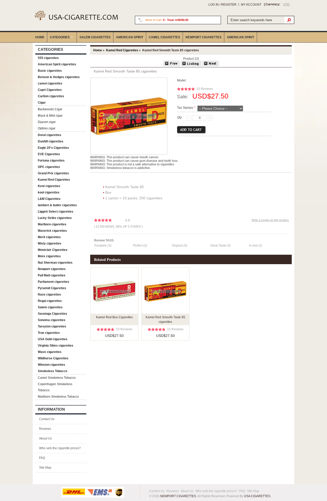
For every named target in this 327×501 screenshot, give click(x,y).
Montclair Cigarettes (52, 250)
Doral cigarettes (49, 135)
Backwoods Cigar (50, 109)
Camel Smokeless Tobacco (57, 378)
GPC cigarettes (49, 167)
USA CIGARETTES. (257, 496)
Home (39, 37)
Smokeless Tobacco (52, 371)
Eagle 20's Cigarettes (53, 148)
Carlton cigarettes (51, 96)
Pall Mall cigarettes (51, 275)
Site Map (45, 467)
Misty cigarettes (49, 243)
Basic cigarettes (50, 70)
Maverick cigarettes (52, 231)
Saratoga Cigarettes (52, 313)
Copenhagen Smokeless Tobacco (55, 387)
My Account (251, 4)
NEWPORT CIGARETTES (178, 496)
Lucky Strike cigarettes (55, 218)
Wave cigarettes (50, 352)
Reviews (45, 429)
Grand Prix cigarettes (53, 173)
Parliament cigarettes (53, 282)
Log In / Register (222, 4)
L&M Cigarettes (49, 199)
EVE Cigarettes (49, 154)
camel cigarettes (50, 83)
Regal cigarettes (50, 301)
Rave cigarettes (49, 294)
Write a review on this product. (270, 220)
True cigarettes (49, 333)
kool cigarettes (49, 192)
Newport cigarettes (52, 269)
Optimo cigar (46, 128)
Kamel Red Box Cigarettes (114, 317)
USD (286, 4)
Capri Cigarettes (50, 90)
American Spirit (129, 37)
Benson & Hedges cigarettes (59, 77)
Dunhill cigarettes (50, 141)
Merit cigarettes (49, 237)
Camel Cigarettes (164, 37)
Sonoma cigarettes (51, 320)
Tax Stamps (185, 107)
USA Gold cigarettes (52, 339)
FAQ (42, 458)
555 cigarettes (48, 58)
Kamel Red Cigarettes (54, 179)
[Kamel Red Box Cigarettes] (171, 65)
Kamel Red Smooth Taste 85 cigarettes (165, 319)
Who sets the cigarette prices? (60, 448)
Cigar (42, 102)
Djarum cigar (47, 122)
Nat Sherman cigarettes (55, 262)
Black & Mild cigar (50, 115)
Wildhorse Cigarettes (53, 358)
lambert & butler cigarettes (57, 205)
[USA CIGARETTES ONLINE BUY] (76, 15)
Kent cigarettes (49, 186)
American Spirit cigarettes (57, 64)
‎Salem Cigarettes (95, 37)
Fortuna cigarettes (51, 160)
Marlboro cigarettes (52, 224)
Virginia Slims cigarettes (55, 345)
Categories (60, 37)
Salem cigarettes (50, 307)
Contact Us (46, 419)
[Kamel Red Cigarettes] (191, 65)
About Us (45, 438)
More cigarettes (49, 256)
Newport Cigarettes (203, 37)
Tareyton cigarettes (52, 326)
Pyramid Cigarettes (52, 288)
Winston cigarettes (51, 364)
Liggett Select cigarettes (55, 211)
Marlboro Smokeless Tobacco (58, 396)
